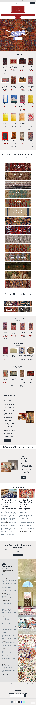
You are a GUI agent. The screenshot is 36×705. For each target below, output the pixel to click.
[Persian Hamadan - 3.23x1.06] (14, 136)
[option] (18, 35)
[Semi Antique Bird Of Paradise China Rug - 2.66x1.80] (14, 373)
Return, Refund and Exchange (20, 683)
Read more (7, 440)
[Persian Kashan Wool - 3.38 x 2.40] (31, 80)
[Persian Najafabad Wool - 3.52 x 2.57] (31, 117)
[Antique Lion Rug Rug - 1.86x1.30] (31, 373)
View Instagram (18, 555)
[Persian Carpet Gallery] (18, 9)
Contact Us (4, 683)
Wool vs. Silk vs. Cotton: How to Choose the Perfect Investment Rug (8, 504)
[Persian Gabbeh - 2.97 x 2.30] (5, 136)
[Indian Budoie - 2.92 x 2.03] (5, 117)
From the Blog (18, 487)
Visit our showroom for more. (26, 531)
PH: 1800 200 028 (8, 675)
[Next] (34, 35)
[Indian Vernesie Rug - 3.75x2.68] (14, 61)
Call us (23, 477)
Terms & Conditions (30, 683)
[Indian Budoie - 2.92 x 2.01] (14, 117)
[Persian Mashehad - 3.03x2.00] (31, 61)
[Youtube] (16, 3)
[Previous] (2, 35)
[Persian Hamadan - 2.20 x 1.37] (31, 326)
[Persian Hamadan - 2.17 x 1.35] (22, 326)
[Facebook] (14, 3)
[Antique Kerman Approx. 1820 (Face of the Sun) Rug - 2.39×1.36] (22, 373)
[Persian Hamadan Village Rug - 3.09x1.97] (5, 80)
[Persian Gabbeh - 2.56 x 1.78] (5, 99)
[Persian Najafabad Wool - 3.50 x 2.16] (22, 99)
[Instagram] (17, 3)
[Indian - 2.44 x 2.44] (31, 350)
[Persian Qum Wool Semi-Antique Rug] (5, 373)
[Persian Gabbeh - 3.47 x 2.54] (22, 117)
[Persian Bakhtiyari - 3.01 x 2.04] (31, 136)
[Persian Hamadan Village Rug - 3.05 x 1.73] (5, 326)
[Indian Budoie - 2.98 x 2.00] (31, 99)
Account (26, 3)
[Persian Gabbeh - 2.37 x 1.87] (14, 99)
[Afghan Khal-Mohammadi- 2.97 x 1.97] (5, 350)
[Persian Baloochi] (22, 136)
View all (18, 56)
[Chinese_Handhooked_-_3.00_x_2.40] (22, 350)
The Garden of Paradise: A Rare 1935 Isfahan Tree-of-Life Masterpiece (26, 504)
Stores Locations (10, 683)
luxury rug (12, 521)
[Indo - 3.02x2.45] (14, 350)
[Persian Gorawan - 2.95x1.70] (14, 80)
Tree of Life (28, 513)
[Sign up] (25, 695)
